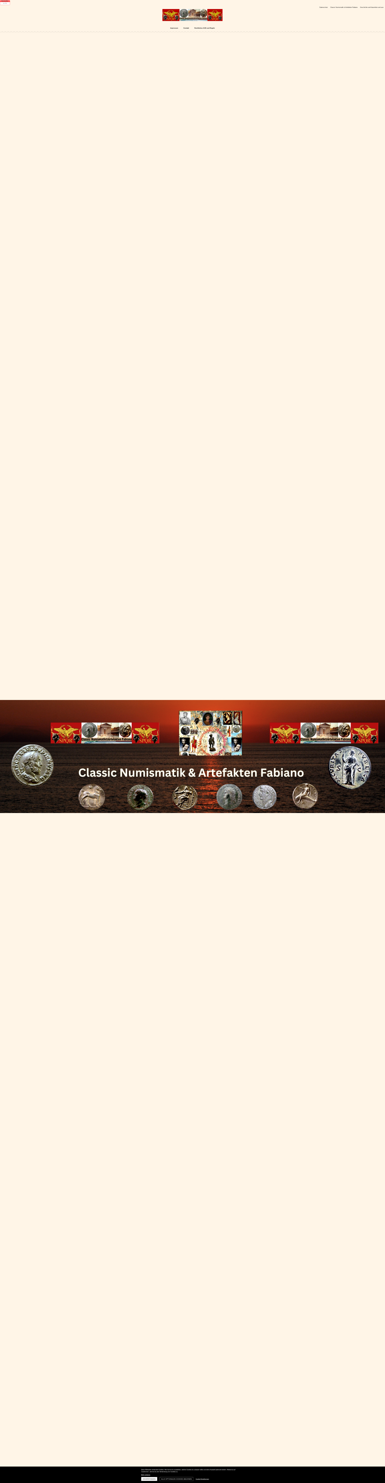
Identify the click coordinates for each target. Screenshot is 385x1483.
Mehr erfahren (145, 1475)
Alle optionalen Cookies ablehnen (176, 1479)
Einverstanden (149, 1479)
